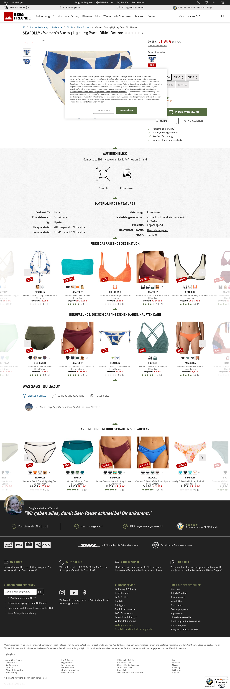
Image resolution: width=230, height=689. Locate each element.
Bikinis (70, 27)
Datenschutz (128, 613)
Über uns (175, 589)
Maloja (175, 665)
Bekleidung (43, 16)
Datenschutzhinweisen (95, 102)
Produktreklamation (125, 609)
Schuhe (57, 16)
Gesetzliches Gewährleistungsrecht (134, 629)
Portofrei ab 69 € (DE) (20, 7)
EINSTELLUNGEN (104, 110)
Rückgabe (120, 605)
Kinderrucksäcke (124, 667)
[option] (103, 179)
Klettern (87, 16)
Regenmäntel (67, 662)
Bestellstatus (122, 593)
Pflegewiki (176, 629)
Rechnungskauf (73, 7)
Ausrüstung (72, 16)
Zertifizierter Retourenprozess (176, 545)
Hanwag (176, 667)
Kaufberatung (11, 665)
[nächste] (202, 272)
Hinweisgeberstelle (181, 617)
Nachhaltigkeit (178, 625)
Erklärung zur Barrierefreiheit (186, 621)
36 (177, 77)
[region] (116, 94)
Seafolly (31, 33)
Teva (174, 660)
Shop (6, 2)
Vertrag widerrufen (124, 625)
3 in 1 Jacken (67, 660)
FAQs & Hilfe (121, 597)
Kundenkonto (178, 597)
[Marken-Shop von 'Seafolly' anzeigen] (28, 43)
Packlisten (10, 667)
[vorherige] (27, 272)
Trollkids (175, 672)
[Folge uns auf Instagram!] (64, 593)
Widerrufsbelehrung (125, 621)
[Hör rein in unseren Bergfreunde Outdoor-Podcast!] (87, 593)
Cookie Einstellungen (126, 617)
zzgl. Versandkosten (157, 45)
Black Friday (11, 672)
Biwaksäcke (122, 670)
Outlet (151, 16)
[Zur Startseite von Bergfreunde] (18, 16)
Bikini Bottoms (84, 27)
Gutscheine (177, 605)
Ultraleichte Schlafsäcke (128, 665)
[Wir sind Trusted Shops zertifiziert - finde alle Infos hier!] (180, 526)
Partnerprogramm (180, 609)
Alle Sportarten (123, 16)
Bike (97, 16)
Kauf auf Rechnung (163, 136)
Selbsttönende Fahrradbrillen (130, 672)
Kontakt (119, 601)
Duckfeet (176, 662)
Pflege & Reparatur (14, 670)
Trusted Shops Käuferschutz (167, 140)
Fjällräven (176, 670)
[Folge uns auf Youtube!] (76, 593)
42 (167, 84)
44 (181, 84)
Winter (107, 16)
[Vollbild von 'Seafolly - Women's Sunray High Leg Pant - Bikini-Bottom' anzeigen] (44, 41)
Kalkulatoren (11, 662)
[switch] (221, 686)
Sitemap (43, 677)
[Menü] (227, 678)
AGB (117, 613)
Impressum (177, 613)
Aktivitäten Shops (13, 660)
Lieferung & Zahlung (125, 589)
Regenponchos (68, 665)
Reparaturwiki (190, 629)
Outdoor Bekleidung (39, 27)
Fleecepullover (67, 672)
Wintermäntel (67, 667)
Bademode (57, 27)
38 (191, 77)
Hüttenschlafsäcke (125, 660)
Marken (139, 16)
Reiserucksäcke (124, 662)
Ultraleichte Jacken (70, 670)
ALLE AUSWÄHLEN (126, 110)
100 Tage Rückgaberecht (133, 7)
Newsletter (176, 601)
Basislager (17, 2)
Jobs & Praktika (179, 593)
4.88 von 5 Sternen (194, 7)
